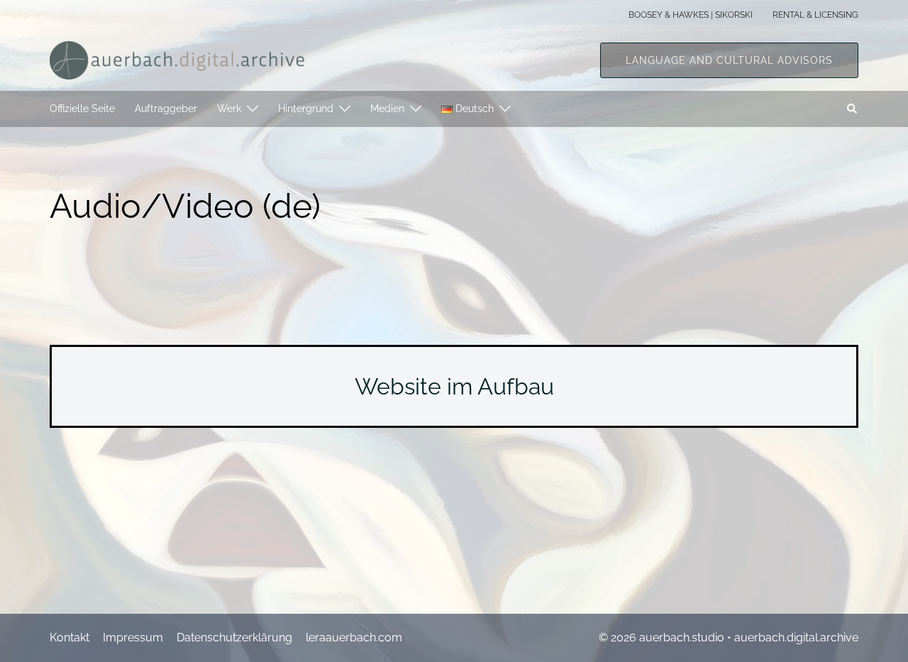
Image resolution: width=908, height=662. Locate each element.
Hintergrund (305, 108)
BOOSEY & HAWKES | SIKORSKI (691, 15)
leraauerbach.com (354, 637)
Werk (229, 108)
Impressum (133, 637)
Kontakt (69, 637)
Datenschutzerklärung (234, 637)
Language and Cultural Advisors (729, 60)
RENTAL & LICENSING (815, 15)
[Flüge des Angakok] (177, 59)
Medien (387, 108)
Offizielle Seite (82, 108)
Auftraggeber (166, 108)
